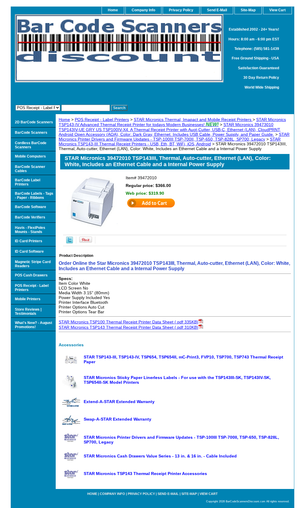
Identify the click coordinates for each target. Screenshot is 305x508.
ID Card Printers (28, 241)
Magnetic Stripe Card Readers (33, 264)
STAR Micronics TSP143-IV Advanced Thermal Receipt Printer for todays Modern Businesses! (172, 122)
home (113, 10)
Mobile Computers (30, 156)
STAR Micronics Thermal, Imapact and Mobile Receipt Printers (193, 119)
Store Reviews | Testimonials (28, 311)
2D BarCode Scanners (34, 122)
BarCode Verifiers (30, 217)
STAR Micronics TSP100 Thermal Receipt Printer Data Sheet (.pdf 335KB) (128, 322)
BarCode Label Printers (27, 182)
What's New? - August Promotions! (33, 325)
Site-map (189, 494)
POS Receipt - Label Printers (102, 119)
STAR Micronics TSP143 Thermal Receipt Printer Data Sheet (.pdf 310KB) (128, 327)
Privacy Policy (181, 10)
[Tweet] (69, 242)
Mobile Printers (28, 299)
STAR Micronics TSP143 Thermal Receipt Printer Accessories (145, 473)
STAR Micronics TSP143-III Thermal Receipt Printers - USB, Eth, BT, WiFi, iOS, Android (170, 141)
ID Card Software (29, 251)
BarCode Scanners (31, 132)
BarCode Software (30, 207)
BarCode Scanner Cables (30, 169)
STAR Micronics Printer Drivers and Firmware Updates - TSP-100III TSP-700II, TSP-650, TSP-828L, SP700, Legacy (174, 136)
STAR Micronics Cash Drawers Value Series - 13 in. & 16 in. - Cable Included (160, 456)
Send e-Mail (168, 494)
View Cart (209, 494)
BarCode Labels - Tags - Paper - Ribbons (34, 195)
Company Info (143, 10)
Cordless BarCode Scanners (30, 145)
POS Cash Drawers (31, 275)
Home (64, 119)
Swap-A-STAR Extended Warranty (117, 419)
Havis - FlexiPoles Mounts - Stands (30, 230)
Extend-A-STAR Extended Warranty (119, 401)
